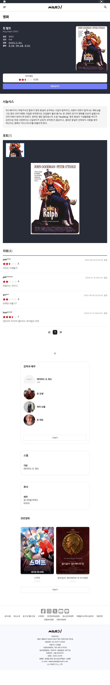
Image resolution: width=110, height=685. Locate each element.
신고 (105, 260)
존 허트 (27, 46)
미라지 (27, 503)
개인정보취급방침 (53, 616)
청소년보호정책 (67, 616)
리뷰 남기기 (55, 86)
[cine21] (55, 7)
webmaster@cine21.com (58, 661)
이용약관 (99, 616)
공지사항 (7, 616)
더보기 (55, 438)
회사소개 (17, 616)
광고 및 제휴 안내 (29, 616)
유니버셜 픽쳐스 (31, 500)
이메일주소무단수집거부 (85, 616)
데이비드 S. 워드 (15, 43)
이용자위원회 (61, 620)
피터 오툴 (20, 46)
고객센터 (41, 616)
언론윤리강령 (49, 620)
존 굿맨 (12, 46)
